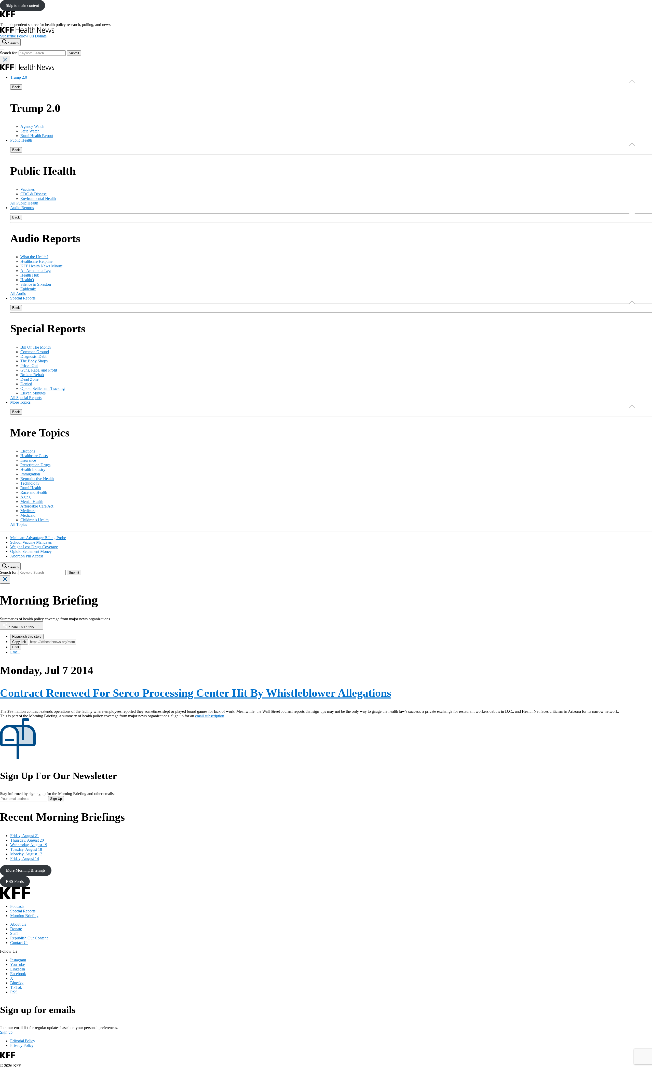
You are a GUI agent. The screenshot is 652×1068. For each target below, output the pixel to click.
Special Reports (22, 298)
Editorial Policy (22, 1041)
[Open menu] (2, 49)
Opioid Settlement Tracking (42, 388)
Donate (41, 36)
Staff (14, 933)
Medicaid (27, 515)
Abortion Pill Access (26, 556)
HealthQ (27, 280)
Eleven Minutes (33, 393)
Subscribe (8, 36)
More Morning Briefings (25, 870)
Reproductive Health (37, 478)
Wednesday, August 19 (28, 845)
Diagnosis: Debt (33, 356)
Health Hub (29, 275)
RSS (14, 992)
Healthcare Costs (34, 456)
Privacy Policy (22, 1045)
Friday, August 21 (24, 835)
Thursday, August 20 (27, 840)
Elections (27, 451)
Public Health (21, 140)
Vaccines (27, 189)
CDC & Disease (33, 194)
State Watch (29, 131)
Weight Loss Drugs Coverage (34, 547)
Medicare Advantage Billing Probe (38, 538)
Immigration (30, 474)
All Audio (18, 293)
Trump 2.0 (18, 77)
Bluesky (16, 983)
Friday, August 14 (24, 858)
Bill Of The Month (35, 347)
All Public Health (24, 203)
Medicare (27, 511)
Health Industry (32, 469)
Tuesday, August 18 (26, 849)
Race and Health (33, 492)
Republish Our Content (29, 938)
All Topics (18, 524)
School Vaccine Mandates (31, 542)
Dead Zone (29, 379)
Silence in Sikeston (35, 284)
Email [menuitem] (15, 652)
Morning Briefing (24, 915)
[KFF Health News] (27, 31)
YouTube (17, 964)
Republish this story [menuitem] (27, 636)
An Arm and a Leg (35, 270)
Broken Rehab (32, 375)
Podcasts (17, 906)
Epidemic (28, 289)
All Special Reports (26, 397)
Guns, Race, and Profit (38, 370)
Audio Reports (22, 208)
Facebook (18, 973)
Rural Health (30, 488)
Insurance (28, 460)
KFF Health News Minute (41, 266)
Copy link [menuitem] (19, 642)
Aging (25, 497)
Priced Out (29, 365)
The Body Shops (34, 361)
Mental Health (31, 501)
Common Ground (34, 352)
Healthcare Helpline (36, 261)
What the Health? (34, 257)
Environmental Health (38, 198)
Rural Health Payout (36, 135)
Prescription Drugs (35, 465)
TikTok (16, 987)
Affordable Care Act (36, 506)
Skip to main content (22, 5)
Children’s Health (34, 520)
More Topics (20, 402)
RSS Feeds (15, 881)
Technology (29, 483)
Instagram (18, 960)
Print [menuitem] (15, 647)
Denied (26, 384)
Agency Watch (32, 126)
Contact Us (19, 942)
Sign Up (56, 799)
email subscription (209, 716)
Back (16, 87)
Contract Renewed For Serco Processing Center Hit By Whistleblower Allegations (195, 693)
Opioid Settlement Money (31, 551)
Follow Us (25, 36)
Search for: (9, 53)
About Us (18, 924)
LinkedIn (17, 969)
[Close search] (5, 60)
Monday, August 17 (26, 854)
